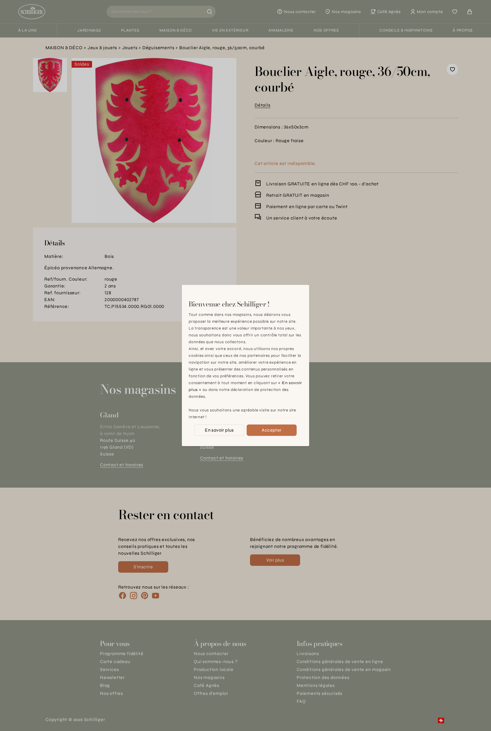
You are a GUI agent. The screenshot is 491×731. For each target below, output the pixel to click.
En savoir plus (219, 430)
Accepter (271, 430)
